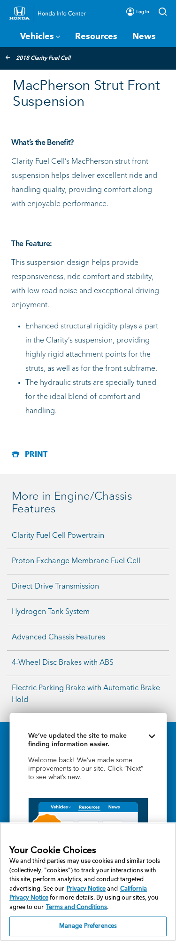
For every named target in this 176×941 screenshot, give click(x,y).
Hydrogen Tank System (51, 612)
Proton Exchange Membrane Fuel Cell (76, 561)
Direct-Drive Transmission (55, 586)
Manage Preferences (88, 926)
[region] (88, 881)
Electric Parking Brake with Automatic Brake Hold (86, 694)
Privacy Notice (86, 889)
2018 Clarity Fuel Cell (43, 58)
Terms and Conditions (76, 907)
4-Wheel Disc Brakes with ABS (63, 663)
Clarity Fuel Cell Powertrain (58, 536)
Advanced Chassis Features (58, 637)
